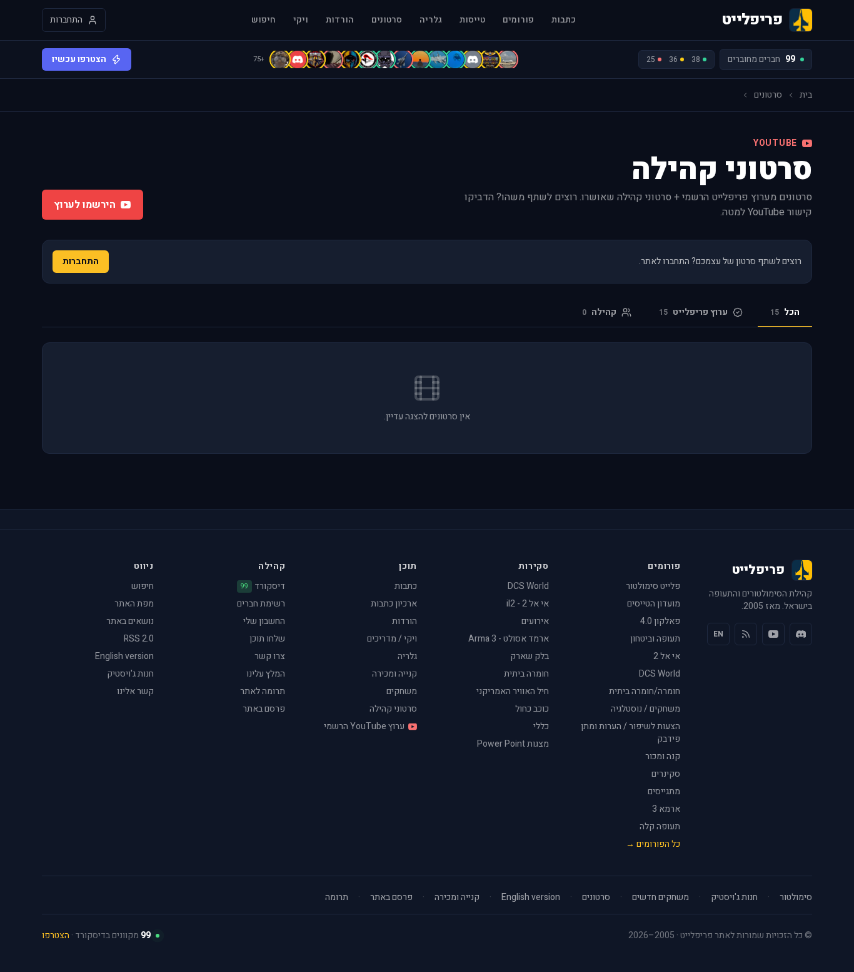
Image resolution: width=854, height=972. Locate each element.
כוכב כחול (532, 708)
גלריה (430, 20)
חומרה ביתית (526, 673)
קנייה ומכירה (394, 673)
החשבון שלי (264, 621)
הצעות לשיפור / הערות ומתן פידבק (630, 732)
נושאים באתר (130, 621)
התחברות (81, 261)
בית (806, 95)
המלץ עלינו (265, 673)
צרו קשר (269, 656)
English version (124, 656)
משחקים (401, 691)
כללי (541, 726)
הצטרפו (55, 935)
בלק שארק (529, 656)
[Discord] (801, 634)
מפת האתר (134, 603)
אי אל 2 (666, 656)
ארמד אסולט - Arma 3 (508, 638)
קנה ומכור (662, 756)
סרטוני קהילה (393, 708)
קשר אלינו (135, 691)
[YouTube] (773, 634)
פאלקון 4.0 (660, 621)
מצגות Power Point (513, 743)
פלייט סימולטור (653, 586)
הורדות (340, 20)
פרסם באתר (264, 708)
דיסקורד (263, 586)
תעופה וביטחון (655, 638)
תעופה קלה (660, 826)
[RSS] (746, 634)
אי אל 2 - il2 (527, 603)
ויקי (300, 20)
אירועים (535, 621)
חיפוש (263, 20)
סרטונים (386, 20)
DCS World (659, 673)
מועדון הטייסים (653, 603)
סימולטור (796, 897)
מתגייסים (664, 791)
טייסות (472, 20)
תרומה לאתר (262, 691)
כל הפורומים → (653, 844)
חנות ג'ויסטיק (130, 673)
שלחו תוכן (267, 638)
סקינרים (665, 773)
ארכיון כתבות (394, 603)
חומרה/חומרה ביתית (644, 691)
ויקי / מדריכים (392, 638)
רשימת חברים (261, 603)
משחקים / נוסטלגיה (645, 708)
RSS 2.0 (139, 638)
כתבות (563, 20)
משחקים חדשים (660, 897)
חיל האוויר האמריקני (512, 691)
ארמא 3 (666, 809)
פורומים (518, 20)
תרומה (336, 897)
